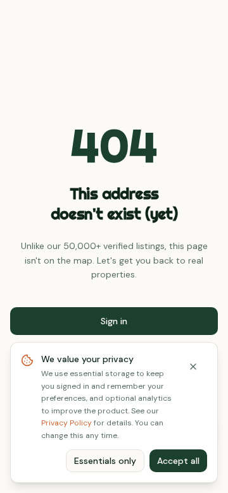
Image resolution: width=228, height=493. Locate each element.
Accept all (178, 460)
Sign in (114, 321)
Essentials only (105, 460)
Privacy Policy (66, 423)
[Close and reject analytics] (193, 366)
